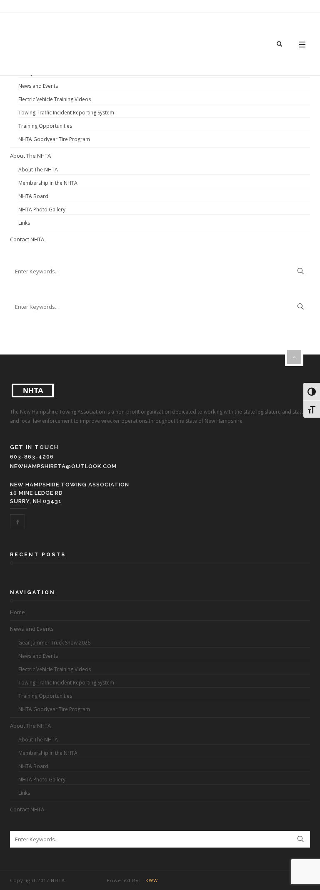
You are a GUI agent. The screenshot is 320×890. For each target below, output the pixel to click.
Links (24, 222)
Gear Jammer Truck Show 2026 (54, 642)
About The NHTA (30, 155)
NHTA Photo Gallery (41, 209)
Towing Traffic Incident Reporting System (66, 112)
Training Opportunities (45, 125)
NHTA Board (33, 196)
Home (17, 612)
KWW (151, 880)
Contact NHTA (27, 239)
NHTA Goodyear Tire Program (54, 139)
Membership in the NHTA (48, 182)
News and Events (38, 85)
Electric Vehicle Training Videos (54, 99)
